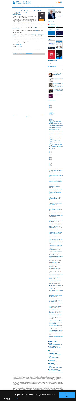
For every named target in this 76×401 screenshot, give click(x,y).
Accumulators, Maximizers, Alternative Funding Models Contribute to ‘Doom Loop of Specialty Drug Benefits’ (56, 315)
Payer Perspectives (51, 363)
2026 (49, 101)
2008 (49, 164)
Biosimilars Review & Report (53, 353)
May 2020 (50, 118)
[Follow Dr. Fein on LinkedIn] (48, 21)
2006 (49, 166)
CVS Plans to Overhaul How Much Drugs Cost (55, 285)
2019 (49, 151)
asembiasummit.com (19, 44)
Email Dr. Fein (51, 20)
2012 (49, 159)
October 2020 (51, 112)
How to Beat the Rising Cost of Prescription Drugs (55, 317)
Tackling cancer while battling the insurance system (56, 336)
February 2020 (51, 148)
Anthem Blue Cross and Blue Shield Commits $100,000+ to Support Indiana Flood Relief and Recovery (55, 348)
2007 (49, 165)
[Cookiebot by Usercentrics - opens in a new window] (7, 399)
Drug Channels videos (52, 24)
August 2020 (51, 114)
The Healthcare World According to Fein (54, 325)
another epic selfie (30, 25)
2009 (49, 163)
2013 (49, 158)
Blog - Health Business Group (53, 369)
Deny (67, 396)
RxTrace (50, 366)
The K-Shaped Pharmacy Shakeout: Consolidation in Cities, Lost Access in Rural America (58, 79)
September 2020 (51, 113)
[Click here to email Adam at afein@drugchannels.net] (48, 20)
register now (36, 30)
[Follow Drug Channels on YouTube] (48, 24)
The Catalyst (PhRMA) (52, 360)
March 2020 (51, 120)
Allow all (66, 393)
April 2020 (50, 119)
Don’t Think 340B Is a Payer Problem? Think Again (55, 170)
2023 (49, 105)
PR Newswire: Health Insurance (53, 346)
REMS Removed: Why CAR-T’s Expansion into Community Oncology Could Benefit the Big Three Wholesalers (58, 74)
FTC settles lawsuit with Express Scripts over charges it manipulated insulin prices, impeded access (55, 192)
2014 (49, 157)
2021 (49, 107)
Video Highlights (19, 46)
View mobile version (28, 116)
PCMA (50, 356)
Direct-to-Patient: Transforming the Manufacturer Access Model (57, 94)
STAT (49, 350)
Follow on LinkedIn (51, 21)
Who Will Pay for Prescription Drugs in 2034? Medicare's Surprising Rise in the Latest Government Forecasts (58, 90)
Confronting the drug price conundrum (54, 186)
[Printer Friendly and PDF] (15, 53)
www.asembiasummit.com (17, 14)
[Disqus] (29, 71)
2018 (49, 152)
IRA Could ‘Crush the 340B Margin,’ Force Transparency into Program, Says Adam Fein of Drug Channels (55, 266)
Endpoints (50, 343)
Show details (17, 398)
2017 (49, 153)
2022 (49, 106)
